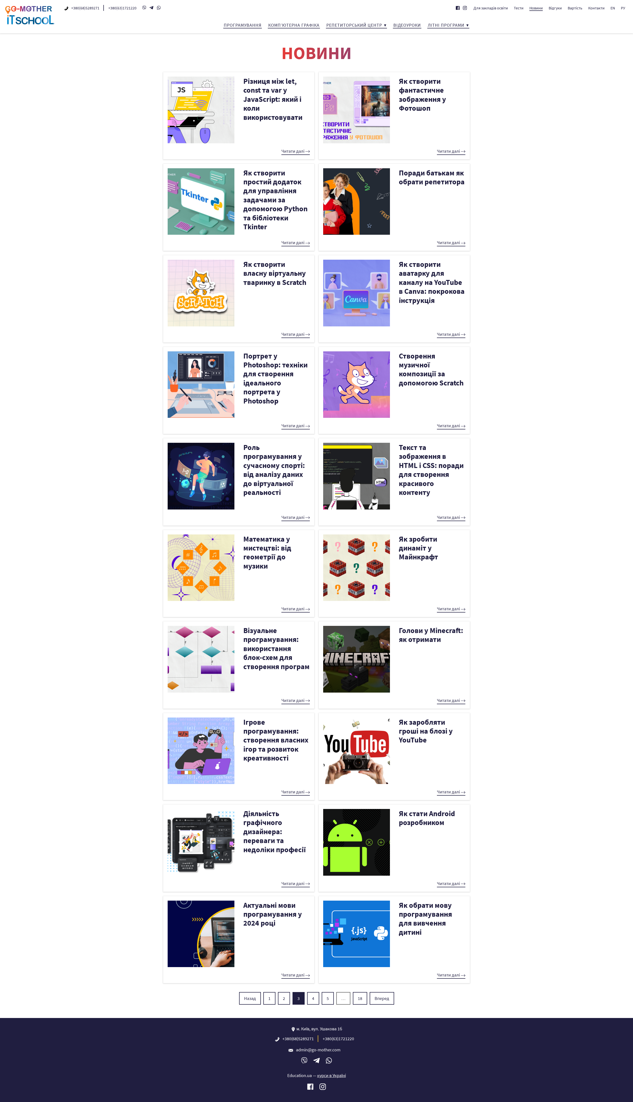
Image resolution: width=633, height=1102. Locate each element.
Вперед (382, 998)
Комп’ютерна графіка (293, 25)
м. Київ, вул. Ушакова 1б (319, 1029)
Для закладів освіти (491, 7)
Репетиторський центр (354, 25)
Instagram (465, 8)
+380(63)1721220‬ (122, 7)
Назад (250, 998)
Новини (536, 7)
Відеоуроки (407, 25)
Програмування (242, 25)
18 (360, 998)
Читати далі (293, 151)
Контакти (596, 7)
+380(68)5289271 (85, 7)
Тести (518, 7)
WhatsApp (158, 7)
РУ (623, 7)
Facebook (457, 8)
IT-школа (29, 15)
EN (612, 7)
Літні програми (446, 25)
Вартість (575, 7)
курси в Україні (331, 1075)
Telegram (151, 7)
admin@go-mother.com (318, 1050)
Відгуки (555, 7)
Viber (144, 7)
